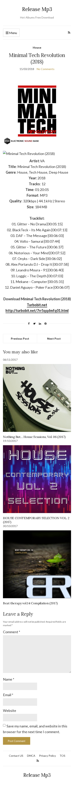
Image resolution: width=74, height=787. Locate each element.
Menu (12, 33)
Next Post (54, 338)
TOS (62, 755)
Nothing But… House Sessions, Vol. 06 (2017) (34, 437)
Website (9, 710)
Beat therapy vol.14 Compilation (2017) (30, 603)
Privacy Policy (47, 755)
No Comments (45, 69)
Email (8, 695)
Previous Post (20, 338)
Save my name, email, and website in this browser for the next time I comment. (35, 729)
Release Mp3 (37, 9)
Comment (11, 632)
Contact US (16, 755)
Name (8, 679)
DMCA (31, 755)
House (37, 47)
